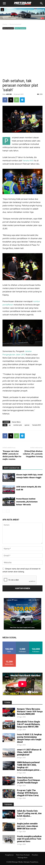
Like (9, 642)
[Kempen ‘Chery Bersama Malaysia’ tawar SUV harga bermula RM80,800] (8, 712)
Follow (23, 642)
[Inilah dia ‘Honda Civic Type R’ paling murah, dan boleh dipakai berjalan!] (8, 814)
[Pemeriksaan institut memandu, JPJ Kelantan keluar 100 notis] (8, 501)
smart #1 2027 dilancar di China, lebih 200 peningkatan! (29, 752)
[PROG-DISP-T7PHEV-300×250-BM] (22, 629)
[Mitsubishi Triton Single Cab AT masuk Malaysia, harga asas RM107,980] (8, 725)
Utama (4, 24)
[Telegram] (22, 99)
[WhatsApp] (16, 99)
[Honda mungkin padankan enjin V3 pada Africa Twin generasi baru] (8, 839)
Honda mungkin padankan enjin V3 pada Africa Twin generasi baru (29, 839)
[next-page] (8, 511)
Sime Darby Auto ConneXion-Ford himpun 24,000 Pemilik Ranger (28, 780)
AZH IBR (9, 94)
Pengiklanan (9, 855)
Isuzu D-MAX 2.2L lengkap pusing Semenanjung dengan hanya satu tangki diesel (29, 738)
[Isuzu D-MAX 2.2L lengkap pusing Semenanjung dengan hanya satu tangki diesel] (8, 737)
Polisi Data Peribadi (23, 855)
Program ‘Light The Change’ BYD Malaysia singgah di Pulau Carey (28, 793)
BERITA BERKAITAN (11, 468)
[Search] (41, 3)
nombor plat (17, 425)
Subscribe (9, 655)
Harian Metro (16, 422)
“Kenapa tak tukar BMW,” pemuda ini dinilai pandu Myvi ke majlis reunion (11, 455)
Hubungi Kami (22, 857)
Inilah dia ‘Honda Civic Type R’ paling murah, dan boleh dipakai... (29, 813)
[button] (4, 3)
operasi (26, 425)
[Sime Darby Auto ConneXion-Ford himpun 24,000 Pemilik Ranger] (8, 780)
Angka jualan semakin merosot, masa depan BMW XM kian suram (27, 826)
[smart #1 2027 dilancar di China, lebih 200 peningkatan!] (8, 752)
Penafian (35, 855)
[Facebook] (5, 99)
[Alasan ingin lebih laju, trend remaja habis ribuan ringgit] (8, 477)
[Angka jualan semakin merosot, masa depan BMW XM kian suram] (8, 826)
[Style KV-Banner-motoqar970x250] (22, 20)
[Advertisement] (22, 54)
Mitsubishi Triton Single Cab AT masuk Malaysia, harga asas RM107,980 (28, 724)
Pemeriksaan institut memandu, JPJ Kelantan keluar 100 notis (27, 502)
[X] (10, 99)
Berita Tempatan (20, 28)
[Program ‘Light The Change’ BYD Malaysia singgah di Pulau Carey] (8, 793)
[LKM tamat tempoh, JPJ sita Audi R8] (8, 489)
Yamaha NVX (28, 160)
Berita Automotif (15, 24)
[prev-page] (4, 511)
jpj (10, 425)
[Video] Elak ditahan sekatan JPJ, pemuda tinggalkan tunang (32, 454)
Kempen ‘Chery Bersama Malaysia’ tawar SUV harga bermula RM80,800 (29, 711)
